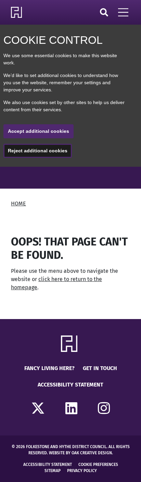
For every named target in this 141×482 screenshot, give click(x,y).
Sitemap (52, 470)
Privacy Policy (82, 470)
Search (104, 12)
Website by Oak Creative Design (80, 453)
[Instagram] (104, 409)
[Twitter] (38, 409)
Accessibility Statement (70, 384)
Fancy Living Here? (49, 368)
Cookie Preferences (98, 464)
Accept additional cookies (38, 131)
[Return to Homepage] (18, 12)
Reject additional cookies (37, 150)
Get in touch (100, 368)
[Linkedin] (71, 409)
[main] (70, 243)
